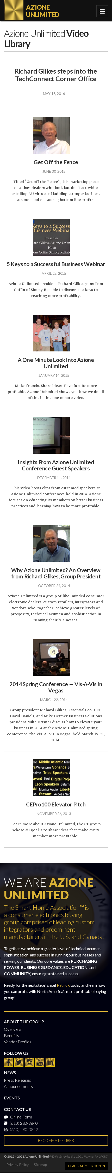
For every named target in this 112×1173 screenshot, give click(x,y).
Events (12, 1097)
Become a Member (56, 1140)
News (10, 1072)
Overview (13, 1029)
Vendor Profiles (17, 1041)
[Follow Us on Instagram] (29, 1062)
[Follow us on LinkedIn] (50, 1062)
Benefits (11, 1035)
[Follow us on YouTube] (39, 1062)
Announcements (18, 1086)
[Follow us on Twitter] (18, 1062)
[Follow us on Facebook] (8, 1062)
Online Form (20, 1116)
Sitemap (40, 1164)
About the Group (24, 1021)
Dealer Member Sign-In (86, 1166)
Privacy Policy (18, 1164)
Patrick (63, 985)
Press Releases (17, 1080)
